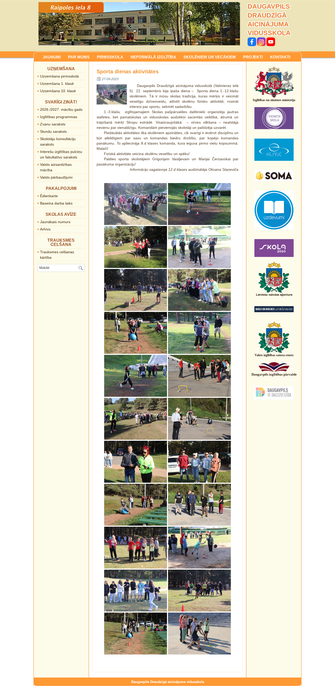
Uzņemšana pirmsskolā (59, 76)
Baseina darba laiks (56, 203)
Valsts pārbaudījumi (56, 177)
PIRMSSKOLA (110, 57)
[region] (139, 23)
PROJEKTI (253, 57)
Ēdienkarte (49, 196)
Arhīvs (45, 229)
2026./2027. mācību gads (61, 109)
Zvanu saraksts (52, 124)
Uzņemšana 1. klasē (57, 83)
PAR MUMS (79, 57)
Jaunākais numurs (55, 222)
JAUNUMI (52, 57)
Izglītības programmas (58, 117)
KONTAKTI (280, 57)
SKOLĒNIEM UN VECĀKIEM (209, 57)
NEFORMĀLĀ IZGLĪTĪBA (153, 57)
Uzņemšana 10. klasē (58, 91)
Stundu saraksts (53, 131)
